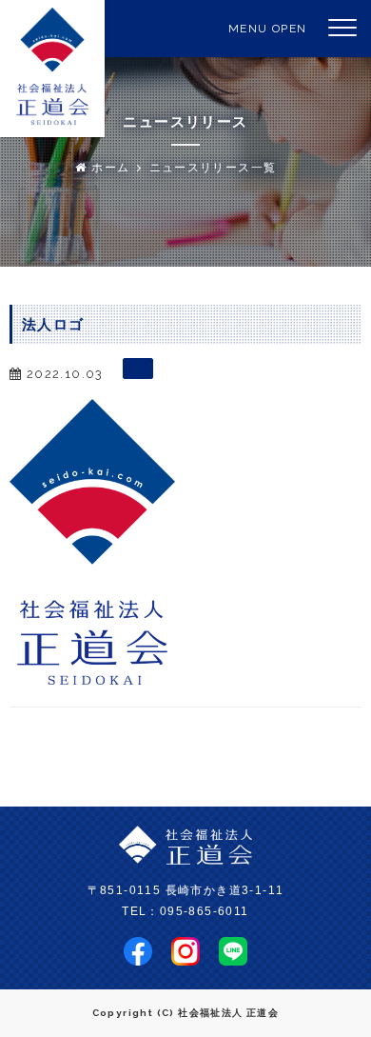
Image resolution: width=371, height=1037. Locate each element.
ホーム (108, 167)
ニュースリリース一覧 (213, 167)
